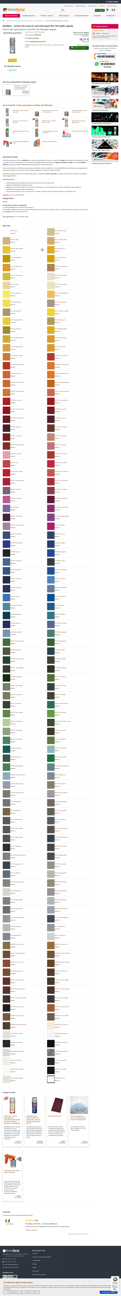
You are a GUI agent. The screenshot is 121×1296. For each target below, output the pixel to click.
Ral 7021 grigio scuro (16, 846)
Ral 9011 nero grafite (60, 1060)
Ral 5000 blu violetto (16, 534)
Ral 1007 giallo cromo (16, 266)
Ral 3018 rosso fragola (61, 462)
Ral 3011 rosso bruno (16, 436)
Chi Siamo (34, 1253)
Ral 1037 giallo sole (60, 346)
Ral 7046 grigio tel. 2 (16, 935)
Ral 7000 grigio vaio (60, 775)
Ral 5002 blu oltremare (16, 543)
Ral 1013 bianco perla (61, 275)
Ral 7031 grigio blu (15, 873)
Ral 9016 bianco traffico (16, 1069)
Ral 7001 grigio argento (16, 783)
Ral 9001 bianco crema (61, 1024)
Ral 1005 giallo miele (16, 257)
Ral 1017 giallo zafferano (61, 293)
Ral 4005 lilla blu (14, 507)
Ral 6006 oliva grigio (60, 659)
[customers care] (104, 56)
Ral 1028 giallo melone (61, 329)
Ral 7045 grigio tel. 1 (60, 926)
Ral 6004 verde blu (60, 650)
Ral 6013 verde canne (16, 694)
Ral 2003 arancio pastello (62, 364)
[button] (114, 10)
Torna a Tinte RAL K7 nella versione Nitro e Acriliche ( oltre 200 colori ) (28, 105)
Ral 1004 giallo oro (60, 248)
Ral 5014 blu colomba (61, 587)
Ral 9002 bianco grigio (16, 1033)
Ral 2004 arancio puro (16, 373)
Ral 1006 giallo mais (60, 257)
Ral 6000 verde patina (61, 632)
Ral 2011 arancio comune (17, 391)
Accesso (101, 10)
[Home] (3, 21)
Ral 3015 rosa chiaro (16, 453)
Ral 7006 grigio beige (60, 801)
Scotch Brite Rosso (54, 1116)
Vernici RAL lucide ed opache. (100, 110)
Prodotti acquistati (31, 1230)
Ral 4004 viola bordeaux (61, 498)
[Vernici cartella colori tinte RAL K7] (104, 157)
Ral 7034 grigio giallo (60, 882)
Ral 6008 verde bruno (60, 668)
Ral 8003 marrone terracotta (62, 953)
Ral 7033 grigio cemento (17, 882)
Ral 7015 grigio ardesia (16, 837)
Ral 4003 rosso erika (16, 498)
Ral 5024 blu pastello (16, 632)
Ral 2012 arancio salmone (62, 391)
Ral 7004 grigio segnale (61, 792)
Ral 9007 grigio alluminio (61, 1051)
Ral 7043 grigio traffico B (61, 917)
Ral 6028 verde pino (15, 757)
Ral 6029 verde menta (61, 757)
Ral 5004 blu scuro (15, 552)
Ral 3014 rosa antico (60, 445)
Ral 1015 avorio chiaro (61, 284)
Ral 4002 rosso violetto (61, 489)
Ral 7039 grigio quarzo (16, 908)
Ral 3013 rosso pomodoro (17, 445)
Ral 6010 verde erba (60, 676)
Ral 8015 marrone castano (17, 989)
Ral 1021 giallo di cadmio (61, 311)
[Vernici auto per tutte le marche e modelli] (104, 144)
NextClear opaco (69, 209)
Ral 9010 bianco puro (16, 1060)
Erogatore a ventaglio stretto (80, 131)
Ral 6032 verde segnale (16, 766)
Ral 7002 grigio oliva (60, 783)
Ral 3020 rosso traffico (16, 471)
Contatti (101, 6)
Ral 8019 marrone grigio (61, 998)
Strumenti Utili (92, 6)
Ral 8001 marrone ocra (61, 944)
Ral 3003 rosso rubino (61, 409)
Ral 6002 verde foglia (60, 641)
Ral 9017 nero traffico (61, 1069)
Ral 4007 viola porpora (16, 516)
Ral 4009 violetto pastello (17, 525)
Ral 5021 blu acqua (60, 614)
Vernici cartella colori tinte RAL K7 (102, 163)
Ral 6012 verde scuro (60, 685)
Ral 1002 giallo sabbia (61, 239)
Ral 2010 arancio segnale (62, 382)
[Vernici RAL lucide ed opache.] (104, 104)
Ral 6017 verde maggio (16, 712)
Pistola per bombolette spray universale (11, 1171)
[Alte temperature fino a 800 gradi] (104, 77)
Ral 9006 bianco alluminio (17, 1051)
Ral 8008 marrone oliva (16, 971)
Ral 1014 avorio (14, 284)
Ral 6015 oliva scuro (15, 703)
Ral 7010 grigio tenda (16, 819)
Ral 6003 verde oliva (15, 650)
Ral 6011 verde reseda (16, 685)
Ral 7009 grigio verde (60, 810)
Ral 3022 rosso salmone (61, 471)
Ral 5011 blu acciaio (15, 578)
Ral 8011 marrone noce (61, 971)
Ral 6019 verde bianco (16, 721)
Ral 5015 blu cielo (15, 596)
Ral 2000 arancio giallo (16, 355)
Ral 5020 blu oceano (16, 614)
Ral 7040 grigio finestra (61, 908)
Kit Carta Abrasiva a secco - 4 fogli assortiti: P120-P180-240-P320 (78, 1118)
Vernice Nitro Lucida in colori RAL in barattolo (50, 111)
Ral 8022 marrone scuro (17, 1006)
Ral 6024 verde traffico (16, 739)
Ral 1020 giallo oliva (15, 311)
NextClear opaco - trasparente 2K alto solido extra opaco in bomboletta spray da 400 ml (33, 1119)
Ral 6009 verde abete (16, 676)
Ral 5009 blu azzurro (16, 569)
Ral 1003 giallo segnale (16, 248)
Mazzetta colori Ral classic (49, 141)
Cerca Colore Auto (11, 15)
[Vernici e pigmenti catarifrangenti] (104, 117)
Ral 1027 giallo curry (16, 329)
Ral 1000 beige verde (60, 230)
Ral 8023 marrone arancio (62, 1006)
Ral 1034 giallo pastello (16, 346)
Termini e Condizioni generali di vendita (41, 1257)
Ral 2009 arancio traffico (17, 382)
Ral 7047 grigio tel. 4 (60, 935)
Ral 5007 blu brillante (16, 560)
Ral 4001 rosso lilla (15, 489)
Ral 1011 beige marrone (61, 266)
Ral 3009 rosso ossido (61, 427)
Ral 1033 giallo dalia (60, 338)
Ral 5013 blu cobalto (16, 587)
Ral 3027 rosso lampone (17, 480)
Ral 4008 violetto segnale (61, 516)
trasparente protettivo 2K (10, 170)
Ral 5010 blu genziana (61, 569)
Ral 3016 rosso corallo (61, 453)
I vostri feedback (101, 26)
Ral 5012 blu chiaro (60, 578)
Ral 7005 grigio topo (15, 801)
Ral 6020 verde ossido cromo (63, 721)
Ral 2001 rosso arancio (61, 355)
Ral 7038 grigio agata (61, 899)
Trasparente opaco (60, 1078)
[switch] (115, 1289)
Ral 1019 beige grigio (60, 302)
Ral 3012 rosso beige (60, 436)
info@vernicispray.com (13, 1264)
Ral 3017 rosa (14, 462)
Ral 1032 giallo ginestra (16, 338)
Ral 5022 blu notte (15, 623)
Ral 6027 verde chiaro (61, 748)
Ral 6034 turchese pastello (17, 775)
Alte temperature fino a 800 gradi (101, 83)
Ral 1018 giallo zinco (16, 302)
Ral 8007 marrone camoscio (62, 962)
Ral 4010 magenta (60, 525)
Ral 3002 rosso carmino (16, 409)
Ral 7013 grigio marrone (61, 828)
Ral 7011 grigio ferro (60, 819)
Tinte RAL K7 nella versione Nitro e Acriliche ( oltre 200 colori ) (24, 21)
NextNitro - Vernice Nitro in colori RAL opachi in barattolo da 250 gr (21, 87)
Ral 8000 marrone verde (16, 944)
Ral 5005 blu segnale (60, 552)
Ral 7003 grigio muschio (17, 792)
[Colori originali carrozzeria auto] (104, 90)
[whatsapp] (104, 64)
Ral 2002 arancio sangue (17, 364)
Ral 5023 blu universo (61, 623)
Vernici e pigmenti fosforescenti (101, 137)
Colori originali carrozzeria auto (101, 97)
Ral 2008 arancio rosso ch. (62, 373)
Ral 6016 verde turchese (61, 703)
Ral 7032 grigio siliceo (61, 873)
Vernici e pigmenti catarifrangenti (101, 123)
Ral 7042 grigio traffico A (17, 917)
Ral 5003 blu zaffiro (60, 543)
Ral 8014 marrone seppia (61, 980)
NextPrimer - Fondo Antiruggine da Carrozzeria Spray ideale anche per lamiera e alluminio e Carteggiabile (12, 1119)
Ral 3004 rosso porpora (16, 418)
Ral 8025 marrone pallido (61, 1015)
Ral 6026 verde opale (16, 748)
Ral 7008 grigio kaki (15, 810)
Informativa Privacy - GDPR (38, 1274)
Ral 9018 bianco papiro (16, 1078)
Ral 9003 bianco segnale (61, 1033)
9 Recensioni (41, 32)
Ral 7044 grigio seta (15, 926)
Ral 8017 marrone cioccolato (18, 998)
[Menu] (118, 1277)
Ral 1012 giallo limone (16, 275)
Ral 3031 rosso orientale (61, 480)
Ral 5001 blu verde (60, 534)
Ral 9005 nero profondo (61, 1042)
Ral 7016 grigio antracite (61, 837)
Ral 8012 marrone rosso (17, 980)
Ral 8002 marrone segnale (17, 953)
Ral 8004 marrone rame (16, 962)
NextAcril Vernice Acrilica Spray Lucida (49, 121)
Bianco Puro (13, 230)
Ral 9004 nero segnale (16, 1042)
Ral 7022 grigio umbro (61, 846)
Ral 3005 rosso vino (60, 418)
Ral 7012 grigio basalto (16, 828)
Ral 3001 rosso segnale (61, 400)
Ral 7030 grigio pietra (60, 864)
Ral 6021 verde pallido (16, 730)
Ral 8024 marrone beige (16, 1015)
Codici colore (35, 1271)
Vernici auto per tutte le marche (101, 150)
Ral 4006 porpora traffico (62, 507)
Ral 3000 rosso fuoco (16, 400)
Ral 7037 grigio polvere (16, 899)
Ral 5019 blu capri (60, 605)
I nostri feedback (36, 1260)
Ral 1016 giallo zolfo (15, 293)
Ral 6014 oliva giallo (60, 694)
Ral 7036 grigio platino (61, 891)
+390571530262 (113, 2)
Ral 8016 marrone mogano (62, 989)
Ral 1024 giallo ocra (60, 320)
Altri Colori (12, 70)
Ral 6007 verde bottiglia (16, 668)
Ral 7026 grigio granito (16, 864)
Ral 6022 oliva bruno (60, 730)
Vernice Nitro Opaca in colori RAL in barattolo (79, 111)
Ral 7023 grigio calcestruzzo (18, 855)
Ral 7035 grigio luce (15, 891)
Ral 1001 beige (14, 239)
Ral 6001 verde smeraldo (17, 641)
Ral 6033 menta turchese (61, 766)
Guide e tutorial (68, 6)
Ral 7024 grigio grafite (61, 855)
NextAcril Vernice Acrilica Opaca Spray (78, 121)
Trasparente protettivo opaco (50, 209)
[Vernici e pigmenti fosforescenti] (104, 130)
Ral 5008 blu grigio (60, 560)
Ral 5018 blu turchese (16, 605)
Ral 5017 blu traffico (60, 596)
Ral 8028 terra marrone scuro (18, 1024)
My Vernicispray (111, 6)
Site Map (34, 1264)
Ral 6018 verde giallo (60, 712)
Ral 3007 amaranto (15, 427)
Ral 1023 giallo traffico (16, 320)
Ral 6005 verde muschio (16, 659)
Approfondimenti (80, 6)
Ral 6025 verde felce (60, 739)
